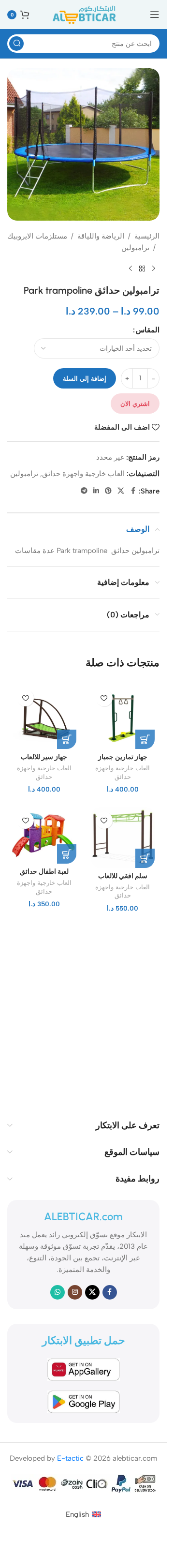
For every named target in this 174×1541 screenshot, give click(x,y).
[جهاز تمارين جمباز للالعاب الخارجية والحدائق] (123, 717)
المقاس (148, 330)
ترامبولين (135, 247)
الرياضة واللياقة (100, 236)
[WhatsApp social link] (57, 1292)
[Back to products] (142, 269)
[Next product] (130, 269)
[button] (145, 739)
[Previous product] (154, 269)
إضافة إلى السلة (84, 378)
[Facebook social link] (133, 491)
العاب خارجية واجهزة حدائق (83, 473)
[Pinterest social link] (108, 491)
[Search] (16, 43)
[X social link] (121, 491)
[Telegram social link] (84, 491)
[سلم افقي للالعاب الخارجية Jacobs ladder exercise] (123, 837)
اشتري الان (135, 403)
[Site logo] (83, 14)
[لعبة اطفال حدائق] (44, 835)
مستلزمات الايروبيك (37, 236)
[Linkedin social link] (96, 491)
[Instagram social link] (75, 1292)
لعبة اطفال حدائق (44, 871)
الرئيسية (147, 236)
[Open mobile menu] (154, 14)
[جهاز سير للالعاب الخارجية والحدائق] (44, 717)
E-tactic (70, 1458)
